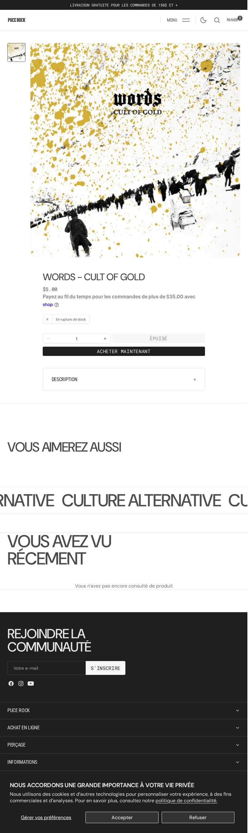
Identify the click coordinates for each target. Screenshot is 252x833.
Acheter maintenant (123, 346)
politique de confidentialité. (186, 800)
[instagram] (21, 683)
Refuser (198, 817)
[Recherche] (217, 20)
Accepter (122, 817)
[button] (178, 20)
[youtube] (30, 683)
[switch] (202, 18)
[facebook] (11, 683)
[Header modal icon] (186, 20)
